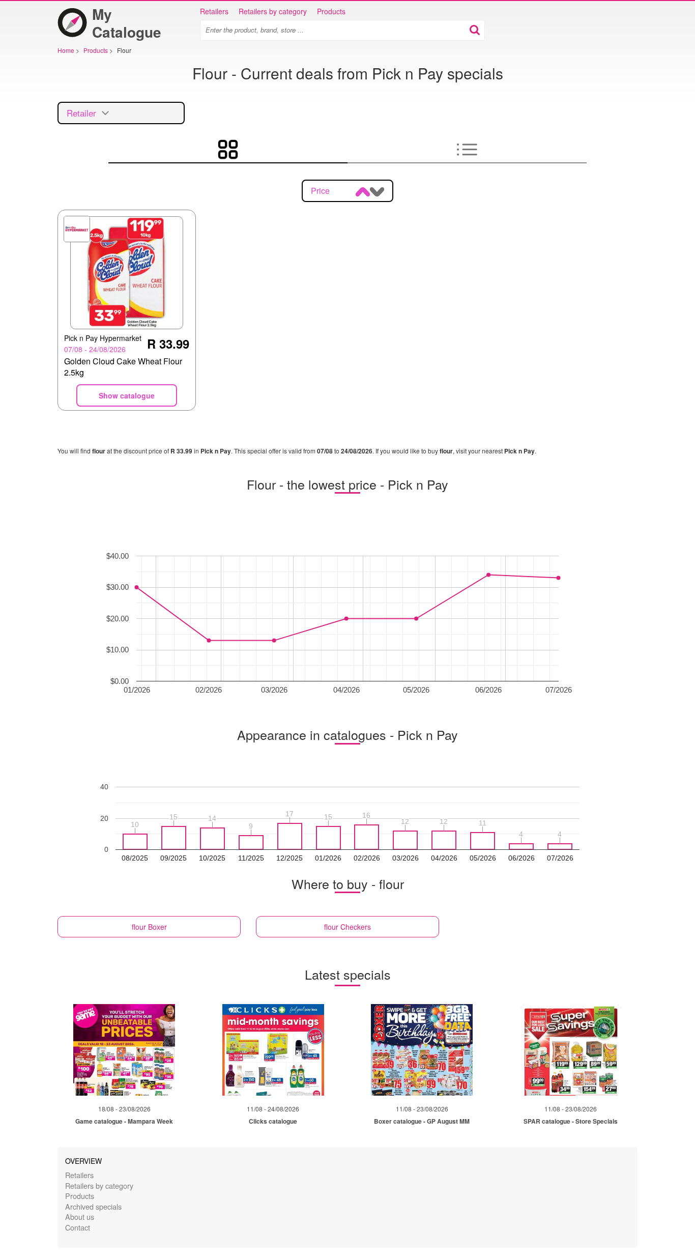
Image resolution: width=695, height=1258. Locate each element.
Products (331, 11)
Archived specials (93, 1206)
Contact (77, 1227)
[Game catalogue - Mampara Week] (124, 1050)
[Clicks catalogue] (273, 1050)
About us (79, 1216)
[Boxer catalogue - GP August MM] (422, 1050)
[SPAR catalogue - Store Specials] (571, 1050)
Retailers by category (273, 11)
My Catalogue (126, 23)
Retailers (214, 11)
